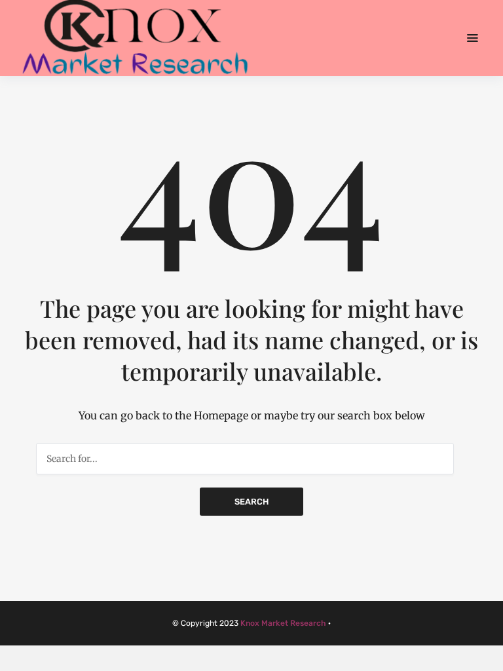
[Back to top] (490, 658)
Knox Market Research (283, 623)
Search (251, 502)
